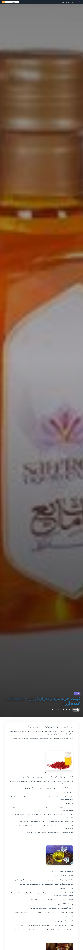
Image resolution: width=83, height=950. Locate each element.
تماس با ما (62, 2)
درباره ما (68, 2)
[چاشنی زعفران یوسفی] (79, 2)
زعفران (77, 693)
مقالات (72, 2)
